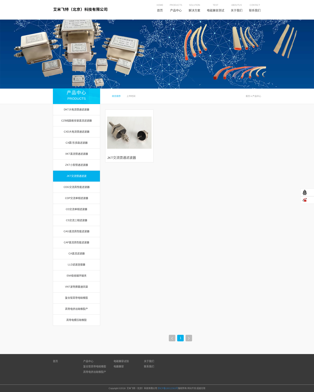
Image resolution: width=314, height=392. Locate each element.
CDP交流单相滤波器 (76, 198)
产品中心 (256, 96)
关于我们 (149, 361)
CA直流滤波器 (77, 253)
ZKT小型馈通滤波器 (76, 164)
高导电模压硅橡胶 (76, 319)
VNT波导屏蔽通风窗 (76, 286)
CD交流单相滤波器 (76, 209)
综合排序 (116, 96)
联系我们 (149, 366)
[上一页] (172, 338)
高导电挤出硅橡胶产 (76, 308)
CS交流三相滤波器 (76, 220)
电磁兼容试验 (121, 361)
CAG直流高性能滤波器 (76, 231)
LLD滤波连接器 (76, 264)
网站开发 (191, 388)
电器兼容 (119, 366)
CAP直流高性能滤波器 (76, 242)
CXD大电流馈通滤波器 (76, 131)
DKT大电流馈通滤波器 (76, 109)
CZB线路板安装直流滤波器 (76, 120)
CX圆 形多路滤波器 (77, 142)
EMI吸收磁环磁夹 (76, 275)
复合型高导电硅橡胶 (76, 297)
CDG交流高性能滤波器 (77, 187)
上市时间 (131, 96)
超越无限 (201, 388)
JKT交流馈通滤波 (76, 175)
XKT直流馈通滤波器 (76, 153)
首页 (248, 96)
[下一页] (189, 338)
